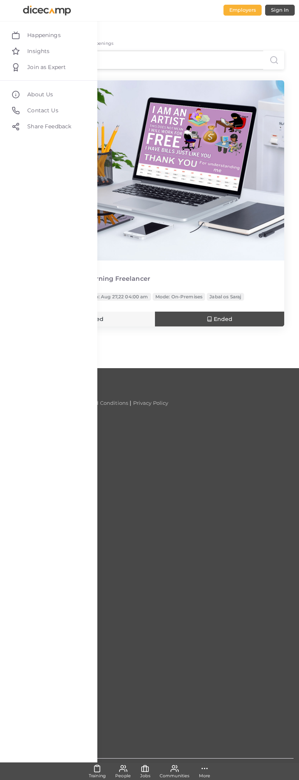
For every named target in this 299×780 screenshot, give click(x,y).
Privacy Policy (151, 403)
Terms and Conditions (100, 403)
